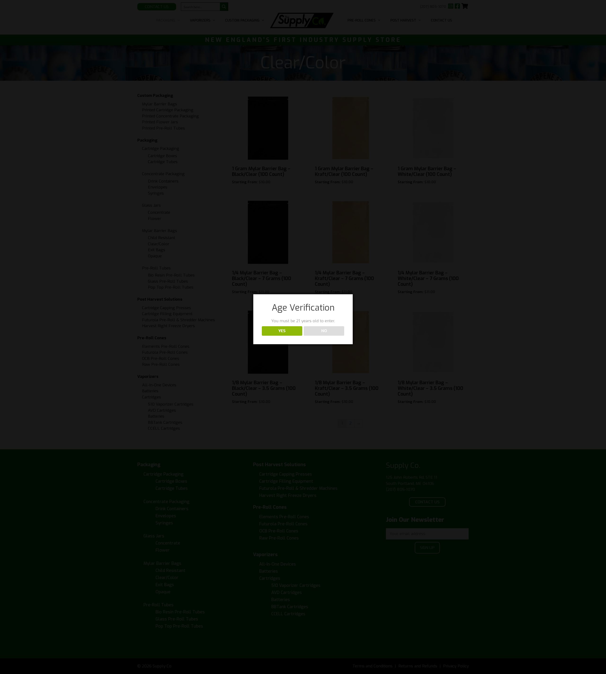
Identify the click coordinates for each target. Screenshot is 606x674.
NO (324, 331)
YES (281, 331)
